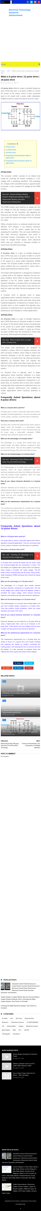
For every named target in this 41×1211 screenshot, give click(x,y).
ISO (3, 1026)
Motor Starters (6, 1030)
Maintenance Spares (32, 1026)
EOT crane (19, 1018)
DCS (11, 1018)
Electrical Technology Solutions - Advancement (19, 12)
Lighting (21, 1026)
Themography (6, 1034)
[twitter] (31, 2)
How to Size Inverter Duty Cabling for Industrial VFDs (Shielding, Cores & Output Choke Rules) (20, 692)
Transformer (16, 1034)
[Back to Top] (20, 1208)
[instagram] (35, 2)
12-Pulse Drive (11, 150)
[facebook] (27, 2)
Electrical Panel (29, 1018)
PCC (20, 1030)
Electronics (5, 1022)
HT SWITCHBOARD (32, 1022)
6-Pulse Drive (10, 147)
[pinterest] (39, 2)
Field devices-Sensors (17, 1022)
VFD (8, 71)
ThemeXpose (21, 1204)
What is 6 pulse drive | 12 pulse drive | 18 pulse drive (20, 732)
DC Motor (4, 1018)
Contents (11, 144)
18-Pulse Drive (11, 152)
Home (3, 64)
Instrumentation (11, 1026)
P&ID (14, 1030)
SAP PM (26, 1030)
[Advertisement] (20, 38)
